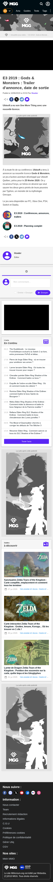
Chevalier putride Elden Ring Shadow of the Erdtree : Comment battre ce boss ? (28, 376)
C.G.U (6, 823)
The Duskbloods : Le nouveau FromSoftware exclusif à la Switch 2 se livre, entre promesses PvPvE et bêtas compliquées (28, 352)
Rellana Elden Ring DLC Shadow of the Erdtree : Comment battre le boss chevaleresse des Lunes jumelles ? (26, 415)
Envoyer (44, 292)
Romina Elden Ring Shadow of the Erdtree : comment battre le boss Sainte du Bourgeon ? (28, 394)
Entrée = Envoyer (25, 292)
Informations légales (14, 818)
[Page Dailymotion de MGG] (27, 793)
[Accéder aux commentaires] (27, 99)
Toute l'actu (26, 441)
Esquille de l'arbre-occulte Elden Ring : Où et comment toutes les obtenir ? (28, 384)
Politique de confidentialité (17, 837)
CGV (5, 846)
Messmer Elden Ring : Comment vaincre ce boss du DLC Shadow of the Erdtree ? (28, 432)
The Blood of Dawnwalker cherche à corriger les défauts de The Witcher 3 (25, 424)
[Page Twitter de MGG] (16, 793)
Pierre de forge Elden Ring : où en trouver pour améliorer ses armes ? (28, 360)
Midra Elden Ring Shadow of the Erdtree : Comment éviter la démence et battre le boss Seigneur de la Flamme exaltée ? (27, 404)
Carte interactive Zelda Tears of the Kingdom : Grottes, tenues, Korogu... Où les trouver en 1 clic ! (26, 626)
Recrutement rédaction (15, 814)
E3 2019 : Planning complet (28, 226)
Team (6, 809)
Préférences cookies (14, 832)
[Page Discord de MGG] (10, 793)
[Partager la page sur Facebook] (11, 99)
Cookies (7, 828)
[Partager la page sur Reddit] (22, 99)
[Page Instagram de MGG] (39, 793)
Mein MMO (9, 858)
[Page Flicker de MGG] (33, 793)
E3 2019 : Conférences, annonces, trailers (31, 215)
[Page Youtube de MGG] (22, 793)
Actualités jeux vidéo (18, 35)
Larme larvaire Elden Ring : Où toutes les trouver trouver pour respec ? (27, 368)
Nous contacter (11, 805)
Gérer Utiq (8, 842)
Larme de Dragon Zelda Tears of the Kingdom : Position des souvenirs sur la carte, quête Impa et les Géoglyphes (24, 670)
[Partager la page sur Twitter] (16, 99)
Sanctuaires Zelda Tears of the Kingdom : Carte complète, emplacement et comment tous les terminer (25, 583)
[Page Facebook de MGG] (5, 793)
